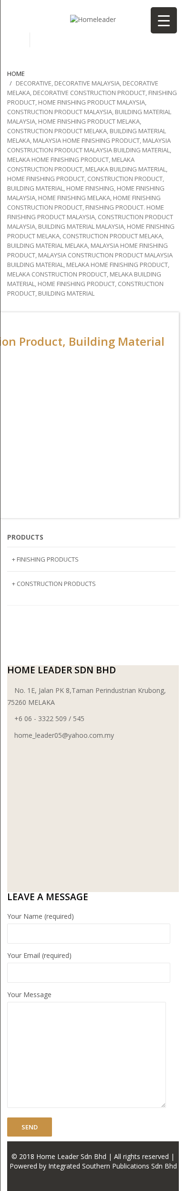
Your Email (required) (39, 955)
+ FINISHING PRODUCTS (45, 559)
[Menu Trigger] (164, 20)
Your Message (29, 994)
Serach (18, 39)
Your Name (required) (40, 916)
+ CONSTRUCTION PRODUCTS (54, 583)
